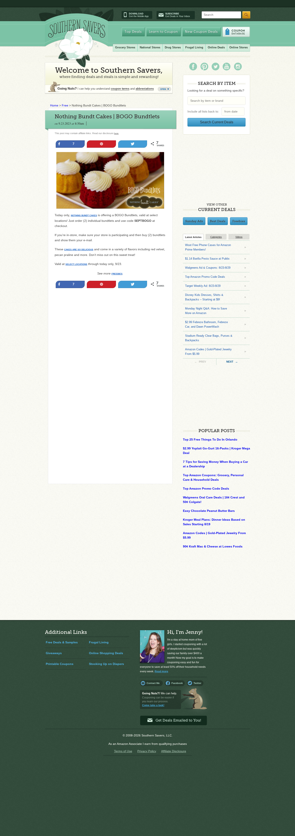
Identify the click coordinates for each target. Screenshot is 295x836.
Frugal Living (194, 47)
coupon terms (120, 88)
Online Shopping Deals (106, 653)
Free (65, 105)
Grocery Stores (125, 47)
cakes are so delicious (78, 249)
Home (54, 105)
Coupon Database (236, 32)
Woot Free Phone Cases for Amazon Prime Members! (208, 247)
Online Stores (238, 47)
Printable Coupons (59, 664)
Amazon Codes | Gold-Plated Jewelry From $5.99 (208, 351)
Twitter (197, 683)
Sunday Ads (194, 221)
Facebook (177, 683)
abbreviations (145, 88)
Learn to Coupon (163, 32)
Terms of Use (123, 751)
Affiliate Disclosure (173, 751)
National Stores (150, 47)
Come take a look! (153, 705)
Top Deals (133, 32)
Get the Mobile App (139, 14)
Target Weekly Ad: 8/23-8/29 (202, 285)
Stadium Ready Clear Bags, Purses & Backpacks (208, 338)
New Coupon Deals (201, 32)
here (116, 133)
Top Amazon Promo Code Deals (205, 276)
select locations (76, 264)
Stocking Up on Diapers (106, 664)
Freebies (116, 274)
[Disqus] (110, 422)
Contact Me (153, 683)
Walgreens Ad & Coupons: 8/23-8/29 (207, 267)
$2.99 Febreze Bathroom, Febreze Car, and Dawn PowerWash (206, 324)
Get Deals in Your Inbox (177, 14)
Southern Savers (76, 43)
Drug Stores (173, 47)
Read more (161, 671)
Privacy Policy (146, 751)
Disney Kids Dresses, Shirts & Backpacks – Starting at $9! (204, 297)
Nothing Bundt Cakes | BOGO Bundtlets (107, 116)
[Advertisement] (110, 337)
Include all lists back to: (204, 111)
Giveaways (54, 653)
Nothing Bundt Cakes (84, 215)
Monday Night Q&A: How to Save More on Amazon (206, 311)
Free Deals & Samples (62, 642)
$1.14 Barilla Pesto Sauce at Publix (207, 258)
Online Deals (216, 47)
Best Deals (217, 221)
